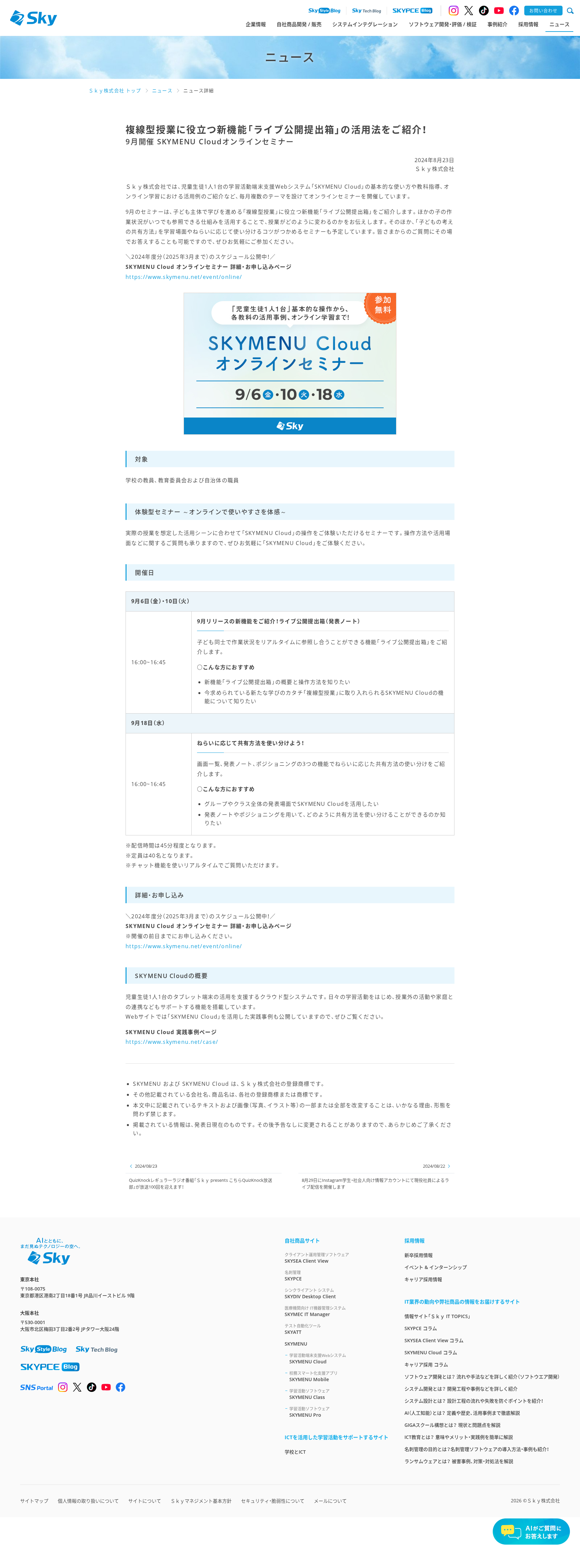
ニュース (559, 24)
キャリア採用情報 (423, 1279)
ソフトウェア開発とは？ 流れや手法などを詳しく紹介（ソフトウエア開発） (482, 1376)
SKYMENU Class (309, 1394)
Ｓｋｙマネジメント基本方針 (201, 1501)
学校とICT (295, 1452)
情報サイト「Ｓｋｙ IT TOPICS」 (437, 1316)
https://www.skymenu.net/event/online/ (184, 277)
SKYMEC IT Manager (315, 1311)
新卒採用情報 (418, 1255)
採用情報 (528, 24)
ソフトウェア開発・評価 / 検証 (443, 24)
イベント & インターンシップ (435, 1267)
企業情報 (256, 24)
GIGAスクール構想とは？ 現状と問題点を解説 (452, 1425)
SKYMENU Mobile (313, 1376)
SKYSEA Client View (317, 1258)
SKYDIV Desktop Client (310, 1294)
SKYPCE (293, 1276)
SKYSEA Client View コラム (434, 1340)
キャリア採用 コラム (426, 1364)
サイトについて (144, 1501)
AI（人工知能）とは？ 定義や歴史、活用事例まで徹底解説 (462, 1413)
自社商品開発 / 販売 (299, 24)
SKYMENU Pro (309, 1412)
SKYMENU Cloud (317, 1359)
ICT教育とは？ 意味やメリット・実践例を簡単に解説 (458, 1437)
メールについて (330, 1501)
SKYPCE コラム (420, 1328)
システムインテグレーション (365, 24)
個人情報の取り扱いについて (88, 1501)
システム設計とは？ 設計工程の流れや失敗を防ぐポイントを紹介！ (473, 1401)
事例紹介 (497, 24)
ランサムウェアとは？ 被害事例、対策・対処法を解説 (458, 1461)
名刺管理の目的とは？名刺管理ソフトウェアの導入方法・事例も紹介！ (476, 1449)
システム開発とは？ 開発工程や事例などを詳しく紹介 (461, 1389)
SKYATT (303, 1329)
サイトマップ (34, 1501)
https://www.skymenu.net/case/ (172, 1042)
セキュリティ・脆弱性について (272, 1501)
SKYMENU (296, 1344)
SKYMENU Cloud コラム (430, 1352)
